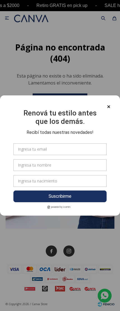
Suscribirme (60, 196)
